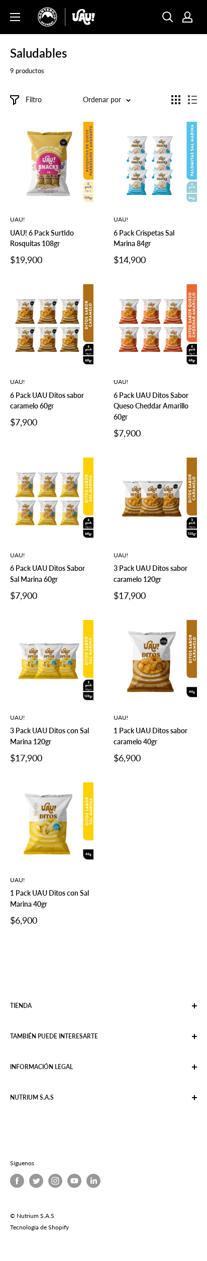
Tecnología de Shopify (39, 1227)
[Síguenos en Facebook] (17, 1181)
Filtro (34, 99)
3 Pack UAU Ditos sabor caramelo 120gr (150, 573)
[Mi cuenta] (187, 17)
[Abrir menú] (15, 17)
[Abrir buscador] (167, 17)
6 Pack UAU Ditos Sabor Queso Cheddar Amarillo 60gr (151, 406)
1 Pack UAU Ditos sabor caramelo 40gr (150, 736)
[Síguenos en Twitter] (36, 1181)
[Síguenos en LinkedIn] (93, 1181)
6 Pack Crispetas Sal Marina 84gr (144, 238)
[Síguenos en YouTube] (74, 1181)
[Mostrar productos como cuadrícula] (175, 99)
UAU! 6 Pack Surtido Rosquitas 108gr (42, 238)
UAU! (17, 219)
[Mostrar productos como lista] (192, 99)
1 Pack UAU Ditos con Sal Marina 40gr (49, 898)
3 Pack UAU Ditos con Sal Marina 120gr (49, 736)
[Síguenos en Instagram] (55, 1181)
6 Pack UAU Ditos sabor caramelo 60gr (47, 400)
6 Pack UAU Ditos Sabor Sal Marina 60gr (47, 573)
